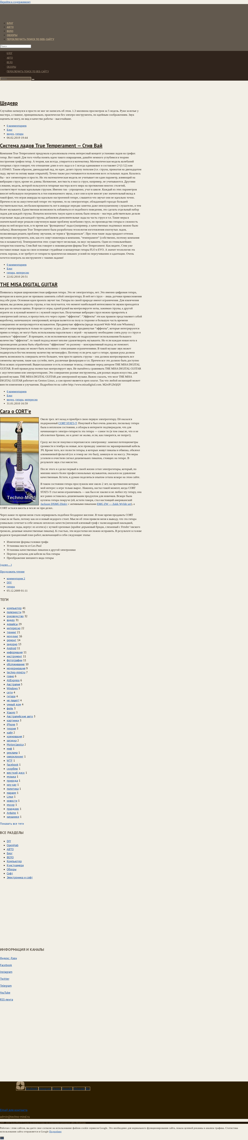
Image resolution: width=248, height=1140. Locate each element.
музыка (11, 776)
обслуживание (16, 664)
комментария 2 (16, 578)
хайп (10, 732)
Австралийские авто (20, 716)
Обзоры (11, 66)
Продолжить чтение (12, 571)
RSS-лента (6, 999)
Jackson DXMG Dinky (53, 504)
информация (15, 652)
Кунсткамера (15, 865)
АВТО (10, 57)
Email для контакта (13, 1110)
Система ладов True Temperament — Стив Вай (51, 145)
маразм (11, 793)
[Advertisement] (60, 88)
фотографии (14, 660)
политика (13, 789)
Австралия (13, 684)
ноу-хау (11, 785)
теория (11, 728)
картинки (13, 720)
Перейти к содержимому (15, 2)
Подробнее (55, 1131)
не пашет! (13, 700)
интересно (22, 272)
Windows (12, 688)
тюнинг (11, 632)
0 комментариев (16, 125)
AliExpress (13, 680)
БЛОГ (9, 53)
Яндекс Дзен (8, 958)
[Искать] (33, 79)
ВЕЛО (10, 62)
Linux (10, 797)
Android (11, 648)
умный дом (14, 704)
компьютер (14, 608)
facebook (12, 764)
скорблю (12, 769)
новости (12, 801)
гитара (19, 133)
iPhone (11, 724)
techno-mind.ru (16, 672)
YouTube (5, 992)
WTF (9, 760)
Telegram (6, 986)
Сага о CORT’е (15, 411)
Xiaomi (11, 712)
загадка (12, 740)
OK (2, 1138)
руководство (15, 616)
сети (10, 692)
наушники (13, 817)
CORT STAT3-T (67, 423)
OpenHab (12, 845)
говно (10, 676)
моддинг (12, 636)
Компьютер (14, 861)
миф (9, 748)
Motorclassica (15, 744)
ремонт (11, 640)
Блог (9, 129)
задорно (12, 644)
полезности (14, 612)
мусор (11, 805)
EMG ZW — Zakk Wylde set (114, 504)
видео (10, 133)
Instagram (6, 972)
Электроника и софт (20, 877)
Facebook (6, 965)
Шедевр (9, 103)
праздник (13, 809)
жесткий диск (16, 773)
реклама (12, 752)
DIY (9, 582)
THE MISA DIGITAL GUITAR (29, 284)
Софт (10, 873)
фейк (10, 708)
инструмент (14, 656)
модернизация (16, 668)
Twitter (4, 979)
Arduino (11, 813)
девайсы (12, 624)
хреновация (14, 736)
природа (12, 780)
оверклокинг (15, 756)
